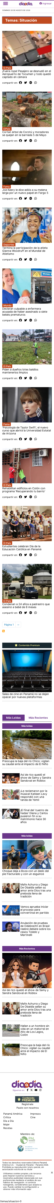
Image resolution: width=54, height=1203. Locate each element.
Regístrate (27, 1104)
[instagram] (40, 1090)
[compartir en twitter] (25, 82)
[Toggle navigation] (5, 3)
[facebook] (27, 1090)
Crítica (7, 1117)
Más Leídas (13, 717)
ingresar (47, 3)
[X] (31, 1090)
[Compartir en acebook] (20, 82)
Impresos (35, 1113)
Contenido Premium (29, 645)
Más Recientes (38, 717)
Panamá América (12, 1113)
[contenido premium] (27, 1099)
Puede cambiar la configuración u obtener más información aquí (21, 1188)
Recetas (7, 1128)
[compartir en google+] (30, 82)
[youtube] (36, 1090)
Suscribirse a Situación (3, 631)
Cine (32, 1117)
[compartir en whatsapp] (36, 82)
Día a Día (8, 1120)
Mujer (6, 1124)
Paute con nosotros (27, 1107)
